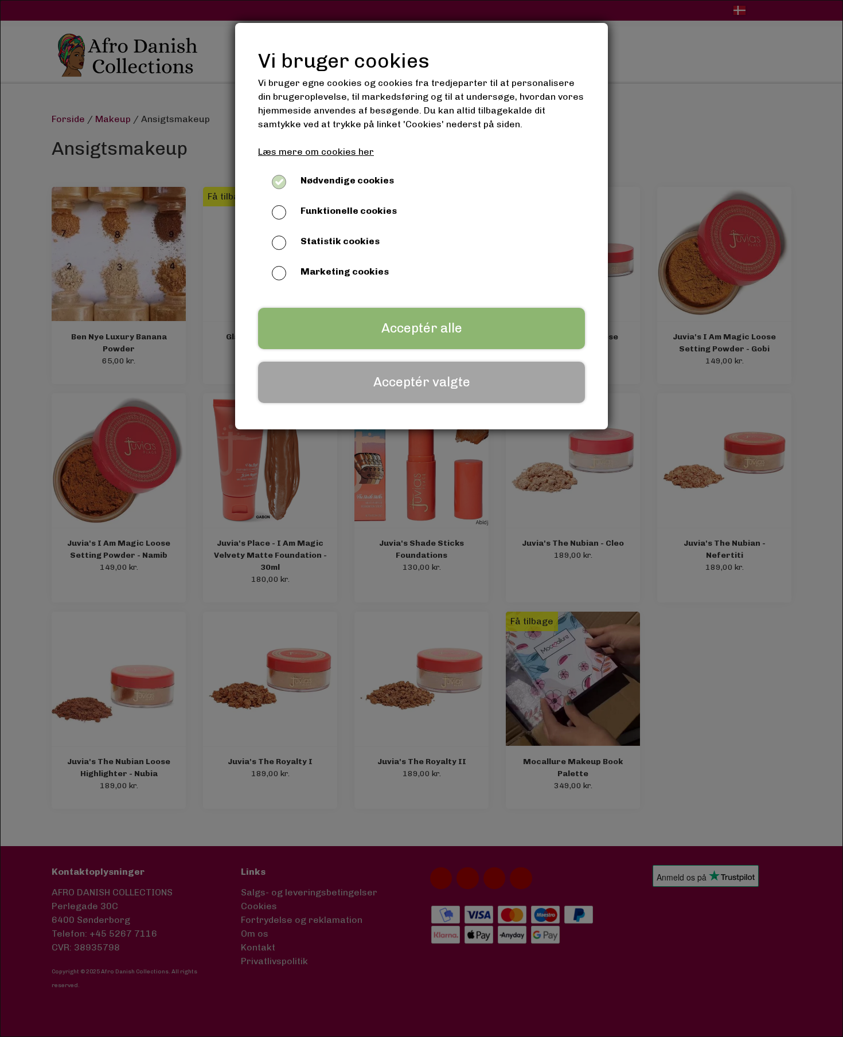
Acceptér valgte (421, 382)
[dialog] (421, 518)
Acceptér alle (421, 328)
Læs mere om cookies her (316, 151)
